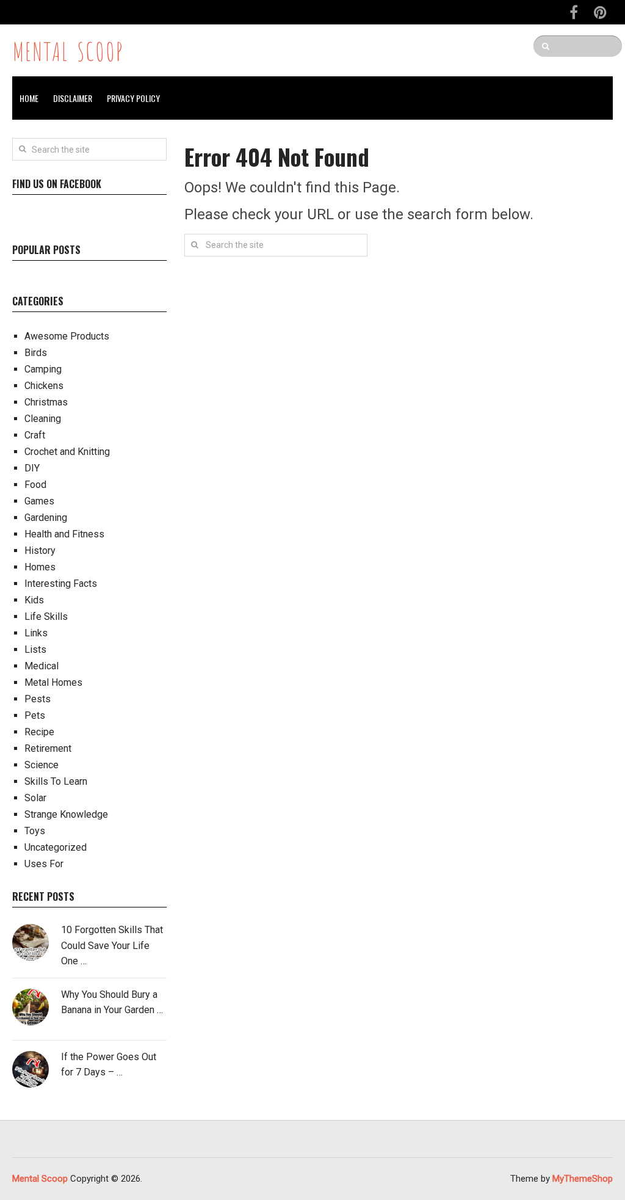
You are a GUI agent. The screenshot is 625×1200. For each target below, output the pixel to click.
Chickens (43, 385)
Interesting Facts (60, 583)
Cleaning (42, 418)
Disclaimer (72, 98)
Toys (34, 831)
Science (41, 765)
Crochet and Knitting (67, 451)
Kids (34, 600)
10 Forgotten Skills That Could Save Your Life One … (112, 945)
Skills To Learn (55, 781)
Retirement (47, 748)
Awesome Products (66, 336)
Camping (43, 369)
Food (35, 484)
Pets (34, 715)
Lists (35, 649)
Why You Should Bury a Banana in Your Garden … (112, 1002)
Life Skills (46, 616)
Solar (35, 798)
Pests (37, 699)
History (40, 550)
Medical (41, 666)
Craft (34, 435)
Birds (35, 352)
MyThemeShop (582, 1178)
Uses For (43, 864)
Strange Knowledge (66, 814)
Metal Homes (53, 682)
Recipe (39, 732)
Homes (40, 567)
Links (36, 633)
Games (39, 501)
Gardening (45, 517)
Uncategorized (55, 847)
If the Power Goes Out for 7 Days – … (108, 1064)
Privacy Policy (133, 98)
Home (29, 98)
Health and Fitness (64, 534)
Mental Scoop (67, 50)
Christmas (46, 402)
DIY (32, 468)
